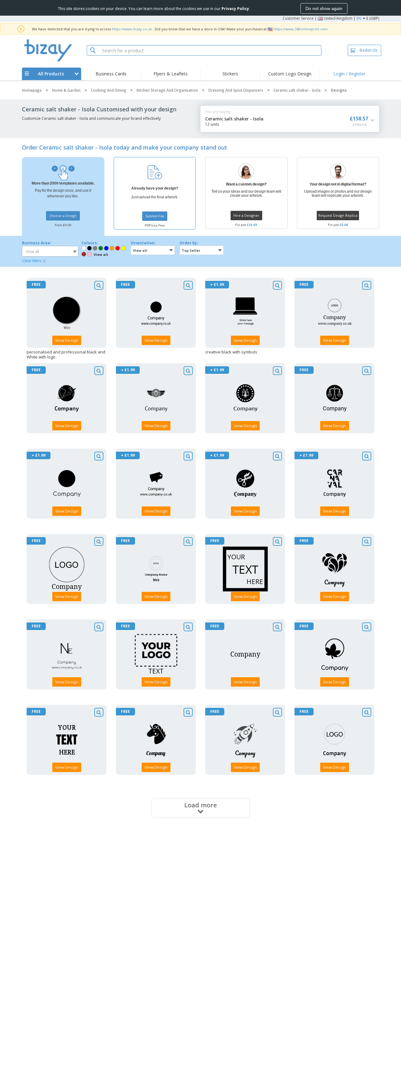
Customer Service (298, 18)
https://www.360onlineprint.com (300, 29)
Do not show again (323, 8)
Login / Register (349, 74)
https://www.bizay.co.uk (132, 29)
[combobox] (50, 251)
